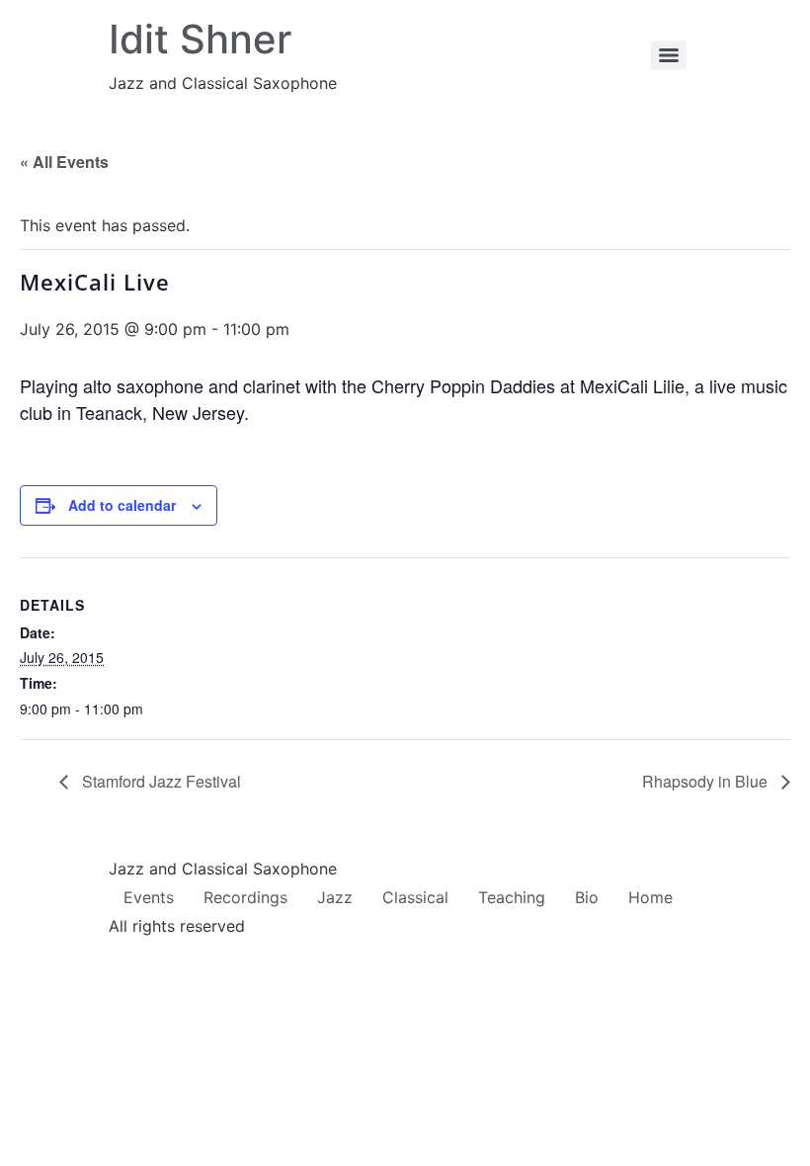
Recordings (245, 897)
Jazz (335, 897)
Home (650, 897)
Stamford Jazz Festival (159, 781)
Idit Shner (200, 39)
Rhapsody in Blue (706, 781)
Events (148, 897)
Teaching (511, 897)
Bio (587, 897)
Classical (415, 897)
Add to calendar (122, 505)
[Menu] (669, 55)
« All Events (64, 161)
